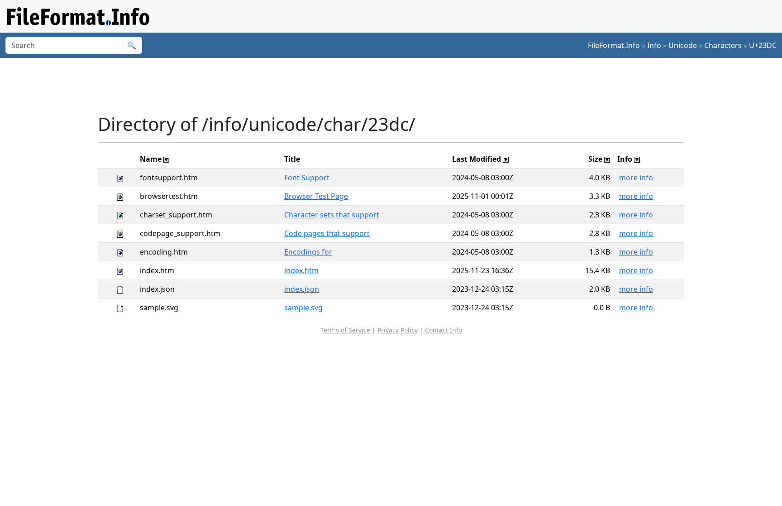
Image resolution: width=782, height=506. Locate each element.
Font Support (306, 178)
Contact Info (443, 330)
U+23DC (763, 45)
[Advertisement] (396, 85)
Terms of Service (345, 330)
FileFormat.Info (614, 45)
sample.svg (303, 308)
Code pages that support (327, 233)
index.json (301, 289)
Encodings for (308, 252)
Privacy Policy (397, 330)
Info (654, 45)
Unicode (682, 45)
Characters (723, 45)
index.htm (301, 270)
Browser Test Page (316, 196)
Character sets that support (331, 215)
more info (636, 178)
